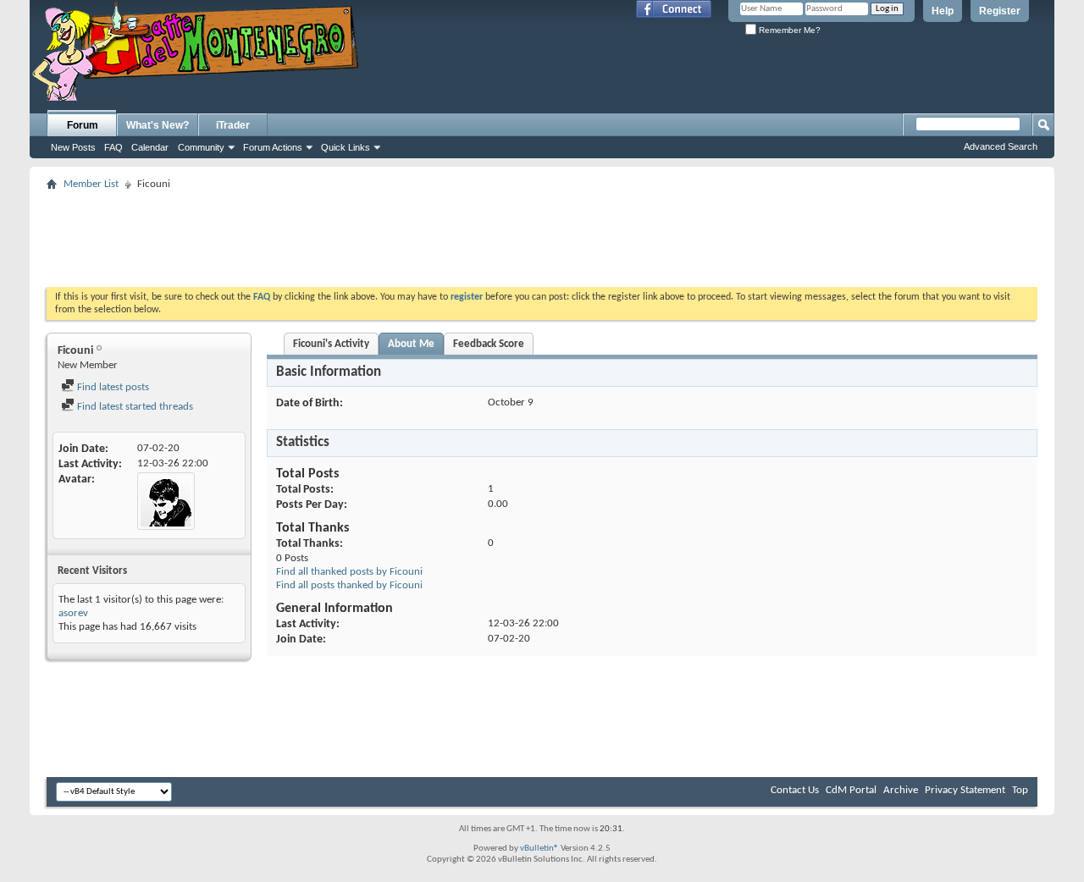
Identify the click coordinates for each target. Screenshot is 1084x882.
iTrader (233, 125)
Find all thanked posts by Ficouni (349, 571)
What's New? (157, 125)
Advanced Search (1000, 146)
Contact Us (795, 790)
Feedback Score (488, 344)
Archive (900, 790)
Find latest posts (112, 387)
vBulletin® (539, 848)
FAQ (113, 147)
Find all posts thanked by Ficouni (349, 585)
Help (943, 11)
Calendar (150, 147)
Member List (91, 184)
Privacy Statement (965, 790)
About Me (411, 344)
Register (999, 11)
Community (201, 147)
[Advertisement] (542, 234)
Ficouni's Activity (331, 344)
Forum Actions (272, 147)
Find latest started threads (134, 406)
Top (1020, 790)
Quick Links (345, 147)
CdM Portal (851, 790)
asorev (73, 613)
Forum (82, 125)
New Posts (73, 147)
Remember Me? (788, 30)
